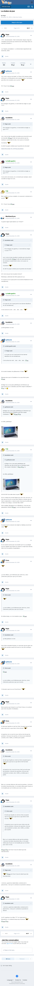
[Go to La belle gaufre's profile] (3, 162)
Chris (7, 560)
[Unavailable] (9, 431)
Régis (4, 15)
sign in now (10, 943)
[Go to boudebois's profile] (3, 118)
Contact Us (18, 980)
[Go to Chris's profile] (3, 561)
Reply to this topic (17, 22)
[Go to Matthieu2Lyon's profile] (3, 217)
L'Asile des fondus (17, 17)
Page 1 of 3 (17, 28)
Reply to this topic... (9, 950)
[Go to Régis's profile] (3, 35)
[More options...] (31, 36)
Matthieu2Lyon (11, 216)
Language (10, 980)
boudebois (9, 117)
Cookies (25, 980)
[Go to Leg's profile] (3, 192)
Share (8, 959)
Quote (6, 56)
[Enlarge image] (23, 80)
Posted (12, 36)
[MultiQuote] (2, 56)
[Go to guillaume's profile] (3, 72)
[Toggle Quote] (3, 124)
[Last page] (32, 28)
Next (28, 28)
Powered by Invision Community (17, 983)
